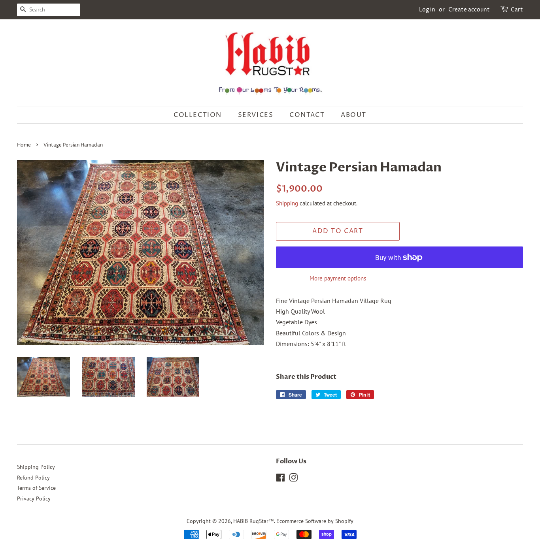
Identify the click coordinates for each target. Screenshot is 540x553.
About (353, 115)
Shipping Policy (36, 466)
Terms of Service (36, 487)
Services (256, 115)
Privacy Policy (34, 498)
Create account (469, 9)
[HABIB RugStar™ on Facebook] (280, 479)
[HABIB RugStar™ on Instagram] (293, 479)
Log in (427, 9)
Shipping (287, 203)
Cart (517, 9)
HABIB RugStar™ (253, 521)
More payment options (338, 278)
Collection (198, 115)
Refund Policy (33, 477)
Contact (307, 115)
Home (24, 145)
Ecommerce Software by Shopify (314, 521)
